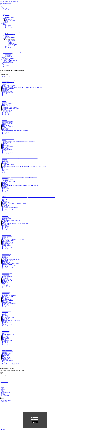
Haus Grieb (4, 225)
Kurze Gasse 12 (5, 336)
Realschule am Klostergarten (7, 126)
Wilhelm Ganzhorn (5, 170)
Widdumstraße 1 (5, 169)
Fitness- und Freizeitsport (7, 264)
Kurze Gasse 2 (5, 325)
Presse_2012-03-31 (5, 335)
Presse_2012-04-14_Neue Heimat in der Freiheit (11, 138)
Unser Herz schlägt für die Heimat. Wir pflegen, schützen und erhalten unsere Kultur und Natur (20, 158)
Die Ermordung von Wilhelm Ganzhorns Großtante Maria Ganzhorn (15, 223)
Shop (3, 106)
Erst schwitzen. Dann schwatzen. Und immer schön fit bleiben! (14, 203)
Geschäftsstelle (5, 90)
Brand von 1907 (5, 304)
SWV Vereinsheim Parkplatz (7, 179)
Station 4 (4, 127)
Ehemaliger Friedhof (6, 361)
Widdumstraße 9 (5, 201)
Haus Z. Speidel (5, 301)
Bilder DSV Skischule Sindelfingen (9, 79)
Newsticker (4, 102)
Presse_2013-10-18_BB (6, 322)
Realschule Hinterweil (6, 105)
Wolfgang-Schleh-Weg (6, 279)
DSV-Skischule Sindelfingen (7, 146)
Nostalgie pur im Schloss (7, 103)
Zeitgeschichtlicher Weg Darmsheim (9, 324)
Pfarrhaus (4, 151)
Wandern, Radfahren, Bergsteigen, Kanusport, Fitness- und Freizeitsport (15, 116)
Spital (3, 333)
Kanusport (4, 94)
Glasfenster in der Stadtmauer (7, 91)
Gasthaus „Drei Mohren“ (7, 253)
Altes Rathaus (4, 171)
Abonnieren (35, 422)
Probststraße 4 (5, 228)
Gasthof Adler (5, 204)
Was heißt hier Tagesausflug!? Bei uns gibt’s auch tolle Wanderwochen (15, 130)
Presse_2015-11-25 (5, 316)
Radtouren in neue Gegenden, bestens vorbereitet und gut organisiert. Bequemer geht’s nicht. (19, 177)
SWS (3, 168)
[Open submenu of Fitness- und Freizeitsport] (12, 53)
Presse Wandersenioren (6, 218)
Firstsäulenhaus (5, 345)
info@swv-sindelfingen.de (13, 1)
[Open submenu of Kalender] (4, 57)
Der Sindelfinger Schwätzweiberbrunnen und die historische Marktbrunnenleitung (17, 365)
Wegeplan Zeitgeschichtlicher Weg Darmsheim (11, 320)
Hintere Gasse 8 (5, 160)
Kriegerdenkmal (5, 183)
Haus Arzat (4, 330)
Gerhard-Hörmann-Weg (6, 286)
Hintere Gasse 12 (5, 150)
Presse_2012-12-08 (5, 274)
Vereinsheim (4, 258)
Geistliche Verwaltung (6, 347)
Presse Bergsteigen (5, 288)
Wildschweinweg (5, 312)
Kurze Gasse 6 (5, 206)
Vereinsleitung (5, 180)
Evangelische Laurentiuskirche (8, 88)
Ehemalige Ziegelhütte (6, 358)
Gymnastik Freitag (5, 234)
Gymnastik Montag (5, 215)
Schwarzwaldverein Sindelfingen (8, 289)
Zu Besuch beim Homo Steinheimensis (9, 131)
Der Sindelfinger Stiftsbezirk (7, 242)
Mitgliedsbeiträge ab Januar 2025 (8, 100)
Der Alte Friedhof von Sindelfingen (8, 85)
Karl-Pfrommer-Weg (6, 293)
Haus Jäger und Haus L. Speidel (8, 334)
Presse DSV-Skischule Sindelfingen (9, 303)
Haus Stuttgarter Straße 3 (7, 236)
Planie (3, 287)
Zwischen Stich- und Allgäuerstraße (9, 295)
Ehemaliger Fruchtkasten (7, 350)
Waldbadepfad (5, 112)
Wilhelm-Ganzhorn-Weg (6, 307)
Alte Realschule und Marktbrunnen (8, 362)
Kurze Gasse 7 (5, 198)
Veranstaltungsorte (5, 128)
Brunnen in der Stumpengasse (7, 121)
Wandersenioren (5, 129)
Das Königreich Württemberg (7, 122)
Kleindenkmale (5, 161)
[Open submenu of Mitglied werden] (9, 15)
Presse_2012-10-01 (5, 326)
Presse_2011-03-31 (5, 339)
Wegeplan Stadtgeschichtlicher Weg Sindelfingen (11, 363)
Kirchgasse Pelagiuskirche (7, 276)
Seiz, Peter (4, 165)
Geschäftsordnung (5, 89)
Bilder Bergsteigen (5, 77)
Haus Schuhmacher (6, 338)
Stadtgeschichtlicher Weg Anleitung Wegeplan (10, 108)
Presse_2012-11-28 (5, 332)
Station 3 (4, 140)
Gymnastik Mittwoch (6, 224)
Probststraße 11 (5, 104)
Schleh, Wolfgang (5, 178)
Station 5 (4, 109)
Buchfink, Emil (5, 270)
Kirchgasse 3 (4, 256)
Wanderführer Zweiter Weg (7, 115)
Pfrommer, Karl (5, 187)
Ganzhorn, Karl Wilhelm (6, 231)
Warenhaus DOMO (6, 344)
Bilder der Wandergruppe (7, 78)
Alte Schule (4, 120)
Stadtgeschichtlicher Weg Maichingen (9, 267)
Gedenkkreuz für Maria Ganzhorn (8, 213)
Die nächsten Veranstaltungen (7, 86)
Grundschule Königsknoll (7, 149)
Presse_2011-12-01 (5, 337)
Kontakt (3, 97)
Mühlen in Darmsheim (6, 302)
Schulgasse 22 (5, 249)
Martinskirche (4, 352)
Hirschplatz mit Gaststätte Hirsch (8, 135)
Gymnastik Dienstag (6, 255)
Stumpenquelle (5, 189)
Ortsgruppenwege (5, 217)
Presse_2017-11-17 (5, 266)
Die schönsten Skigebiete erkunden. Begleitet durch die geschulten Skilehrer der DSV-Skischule (20, 212)
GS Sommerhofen (5, 134)
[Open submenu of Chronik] (6, 18)
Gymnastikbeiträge (5, 205)
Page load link (2, 429)
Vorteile (3, 222)
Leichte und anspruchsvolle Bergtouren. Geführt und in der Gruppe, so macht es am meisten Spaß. (20, 185)
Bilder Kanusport (5, 81)
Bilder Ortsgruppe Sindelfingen (8, 82)
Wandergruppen (5, 268)
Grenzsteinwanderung (6, 174)
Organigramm (4, 186)
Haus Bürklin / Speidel (6, 235)
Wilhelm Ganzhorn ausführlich (8, 240)
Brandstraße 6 (4, 172)
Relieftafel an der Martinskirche (8, 139)
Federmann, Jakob (5, 244)
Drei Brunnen (4, 281)
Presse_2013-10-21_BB (6, 311)
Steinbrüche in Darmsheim (7, 299)
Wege (3, 119)
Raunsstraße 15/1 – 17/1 (6, 125)
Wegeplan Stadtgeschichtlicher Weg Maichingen (11, 259)
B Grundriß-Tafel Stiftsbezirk (7, 351)
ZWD (3, 144)
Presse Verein (4, 306)
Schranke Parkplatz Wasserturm (8, 164)
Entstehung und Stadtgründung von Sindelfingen (11, 263)
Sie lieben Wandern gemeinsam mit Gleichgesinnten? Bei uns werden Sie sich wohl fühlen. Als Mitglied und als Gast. (24, 166)
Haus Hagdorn (5, 315)
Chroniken (4, 84)
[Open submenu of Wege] (5, 38)
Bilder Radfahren (5, 83)
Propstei (3, 346)
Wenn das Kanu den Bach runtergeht (9, 181)
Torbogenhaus (5, 359)
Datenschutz (4, 133)
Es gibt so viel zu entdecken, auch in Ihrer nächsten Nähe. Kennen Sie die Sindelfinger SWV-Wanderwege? (22, 87)
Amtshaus (4, 308)
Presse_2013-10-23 (5, 328)
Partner (3, 238)
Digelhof (4, 193)
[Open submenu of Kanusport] (7, 33)
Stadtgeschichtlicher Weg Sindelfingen (9, 364)
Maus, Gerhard (5, 208)
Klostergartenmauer (6, 354)
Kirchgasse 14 (5, 237)
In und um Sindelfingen (6, 93)
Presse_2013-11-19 (5, 342)
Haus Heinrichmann (6, 292)
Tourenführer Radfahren (6, 111)
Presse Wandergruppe (6, 294)
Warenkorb (4, 117)
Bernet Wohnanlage (6, 241)
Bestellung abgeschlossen (7, 76)
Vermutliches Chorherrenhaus (7, 360)
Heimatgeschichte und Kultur (7, 92)
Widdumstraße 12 (5, 275)
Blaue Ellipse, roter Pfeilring (7, 296)
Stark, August (4, 154)
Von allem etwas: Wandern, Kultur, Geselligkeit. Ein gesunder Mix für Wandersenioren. (18, 141)
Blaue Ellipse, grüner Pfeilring (8, 300)
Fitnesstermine (5, 182)
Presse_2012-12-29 (5, 248)
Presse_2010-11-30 (5, 341)
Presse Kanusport (5, 188)
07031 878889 (4, 381)
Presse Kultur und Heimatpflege (8, 209)
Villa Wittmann (5, 230)
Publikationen (4, 163)
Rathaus (3, 356)
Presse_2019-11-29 (5, 162)
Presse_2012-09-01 (5, 257)
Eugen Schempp (5, 147)
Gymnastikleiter (5, 194)
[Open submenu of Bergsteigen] (7, 35)
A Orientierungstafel (6, 357)
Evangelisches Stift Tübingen (7, 173)
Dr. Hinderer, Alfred (6, 251)
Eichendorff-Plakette (6, 202)
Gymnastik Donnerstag (6, 245)
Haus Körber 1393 (5, 321)
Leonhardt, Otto (5, 216)
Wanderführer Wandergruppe (7, 113)
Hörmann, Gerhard (5, 226)
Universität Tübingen (6, 190)
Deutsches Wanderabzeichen (7, 243)
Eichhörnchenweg (5, 318)
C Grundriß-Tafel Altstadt (7, 340)
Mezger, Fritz (4, 199)
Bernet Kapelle (5, 261)
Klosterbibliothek (5, 349)
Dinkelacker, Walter (6, 262)
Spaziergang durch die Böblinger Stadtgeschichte (11, 220)
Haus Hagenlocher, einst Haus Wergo (9, 265)
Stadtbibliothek (5, 278)
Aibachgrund (4, 313)
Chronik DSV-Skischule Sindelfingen (9, 132)
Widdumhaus (4, 143)
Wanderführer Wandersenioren (8, 114)
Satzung (3, 283)
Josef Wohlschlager (5, 136)
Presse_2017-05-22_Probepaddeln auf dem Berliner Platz (13, 239)
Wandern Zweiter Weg (6, 142)
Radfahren (4, 124)
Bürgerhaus (4, 159)
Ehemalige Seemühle (6, 355)
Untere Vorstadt (5, 221)
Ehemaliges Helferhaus (6, 353)
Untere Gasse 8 (5, 191)
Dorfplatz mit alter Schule (7, 280)
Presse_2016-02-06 (5, 277)
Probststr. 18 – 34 (5, 219)
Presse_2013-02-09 (5, 227)
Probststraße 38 (5, 210)
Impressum (4, 196)
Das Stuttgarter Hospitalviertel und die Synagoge (11, 192)
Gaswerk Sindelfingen (6, 254)
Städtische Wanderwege (6, 229)
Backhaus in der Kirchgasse (7, 260)
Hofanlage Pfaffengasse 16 (7, 247)
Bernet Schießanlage (6, 250)
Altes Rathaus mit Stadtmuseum (8, 317)
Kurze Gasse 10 (5, 175)
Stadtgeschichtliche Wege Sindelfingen (9, 107)
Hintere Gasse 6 (5, 246)
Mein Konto (4, 98)
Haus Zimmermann (5, 297)
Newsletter (4, 101)
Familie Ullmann (5, 148)
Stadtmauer (4, 343)
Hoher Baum (4, 272)
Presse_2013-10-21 (5, 331)
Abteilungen (4, 290)
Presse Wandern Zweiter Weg (7, 152)
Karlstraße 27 (4, 309)
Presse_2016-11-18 (5, 282)
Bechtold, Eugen (5, 145)
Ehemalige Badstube (6, 305)
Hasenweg (4, 314)
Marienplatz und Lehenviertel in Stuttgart (9, 207)
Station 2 (4, 155)
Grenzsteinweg (5, 232)
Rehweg (3, 200)
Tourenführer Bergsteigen (7, 110)
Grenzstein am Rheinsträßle (7, 123)
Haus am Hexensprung (6, 327)
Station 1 (4, 167)
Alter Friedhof (5, 269)
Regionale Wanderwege (6, 211)
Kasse (3, 95)
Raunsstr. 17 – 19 (5, 153)
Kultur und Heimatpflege (7, 273)
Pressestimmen (5, 319)
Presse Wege (4, 298)
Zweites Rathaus (5, 284)
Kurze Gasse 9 (5, 184)
